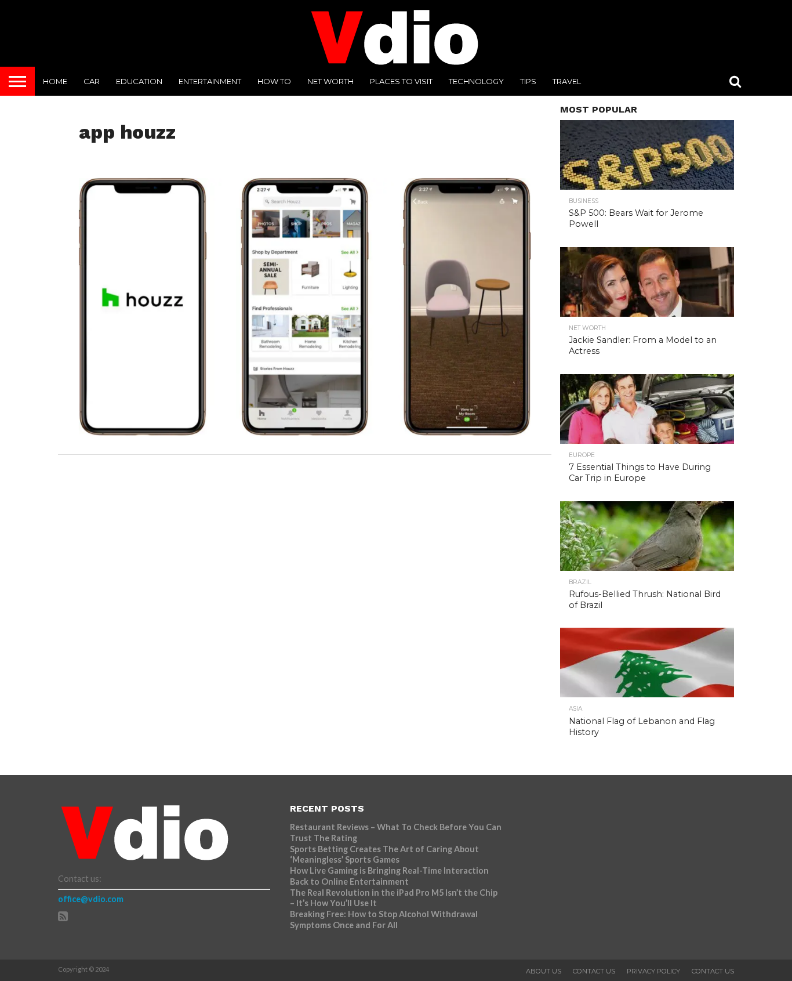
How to (274, 81)
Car (91, 81)
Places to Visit (401, 81)
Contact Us (594, 971)
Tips (528, 81)
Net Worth (330, 81)
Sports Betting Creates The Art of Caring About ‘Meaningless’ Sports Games (384, 854)
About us (543, 971)
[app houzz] (305, 431)
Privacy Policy (653, 971)
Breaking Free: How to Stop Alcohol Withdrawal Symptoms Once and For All (384, 919)
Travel (567, 81)
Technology (476, 81)
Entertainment (210, 81)
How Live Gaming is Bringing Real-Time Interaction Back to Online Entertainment (389, 876)
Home (55, 81)
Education (139, 81)
